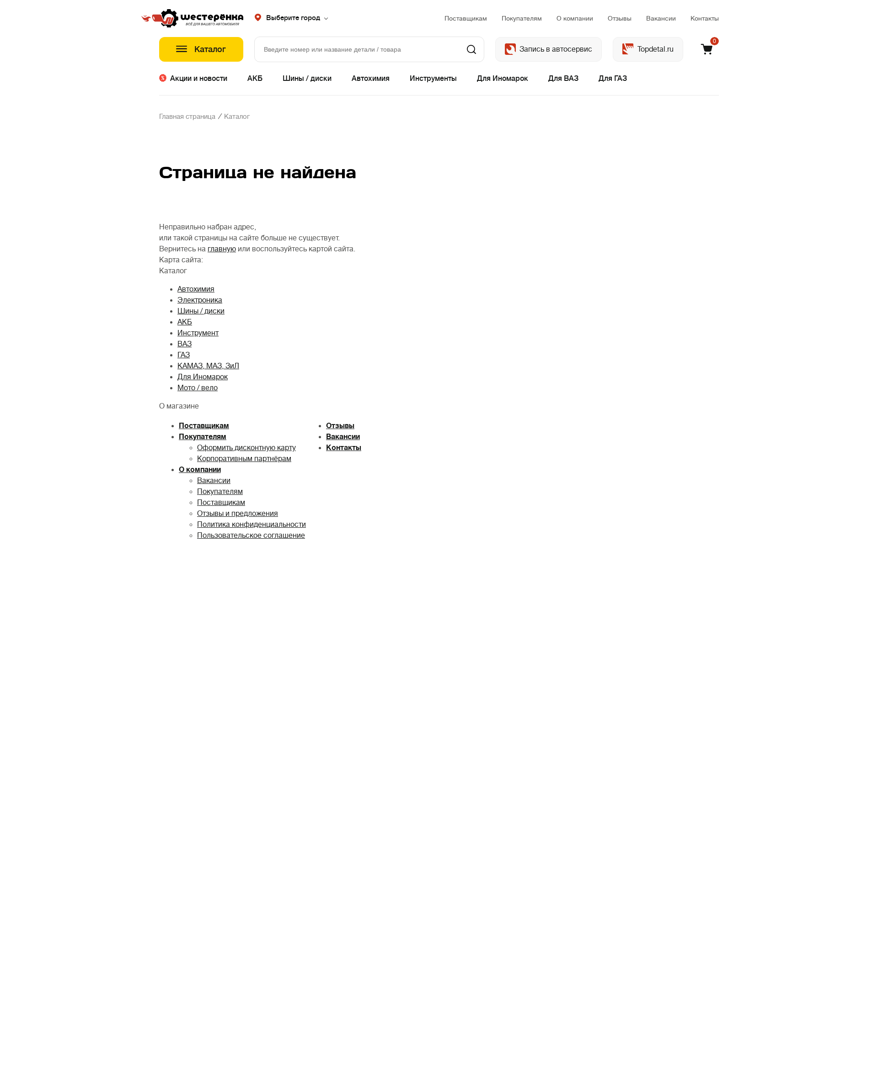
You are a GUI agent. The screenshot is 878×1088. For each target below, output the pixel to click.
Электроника (199, 300)
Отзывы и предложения (237, 514)
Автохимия (371, 78)
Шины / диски (307, 78)
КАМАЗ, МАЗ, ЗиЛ (208, 366)
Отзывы (620, 18)
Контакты (705, 18)
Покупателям (522, 18)
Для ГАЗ (613, 78)
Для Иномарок (502, 78)
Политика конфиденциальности (251, 524)
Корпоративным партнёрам (244, 459)
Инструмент (198, 333)
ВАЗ (184, 344)
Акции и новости (198, 78)
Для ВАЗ (563, 78)
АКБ (254, 78)
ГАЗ (183, 355)
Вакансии (661, 18)
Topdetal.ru (655, 49)
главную (222, 249)
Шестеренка (201, 18)
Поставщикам (465, 18)
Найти (471, 49)
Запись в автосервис (555, 49)
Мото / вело (197, 388)
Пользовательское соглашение (251, 535)
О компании (575, 18)
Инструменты (433, 78)
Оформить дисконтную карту (246, 448)
